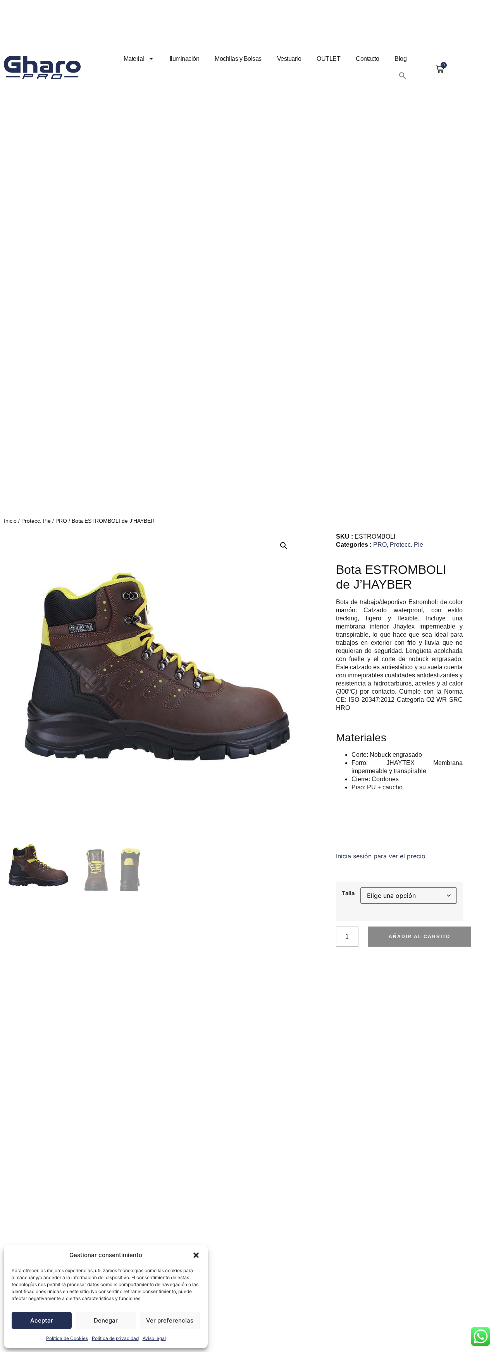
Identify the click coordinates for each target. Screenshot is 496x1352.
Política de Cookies (67, 1338)
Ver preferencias (169, 1320)
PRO (61, 521)
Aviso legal (154, 1338)
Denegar (106, 1320)
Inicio (10, 521)
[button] (196, 1255)
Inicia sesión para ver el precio (380, 856)
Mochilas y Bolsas (238, 58)
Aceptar (41, 1320)
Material (134, 58)
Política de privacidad (115, 1338)
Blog (400, 58)
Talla (348, 893)
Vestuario (289, 58)
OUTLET (328, 58)
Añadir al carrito (419, 936)
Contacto (367, 58)
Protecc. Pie (36, 521)
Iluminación (185, 58)
